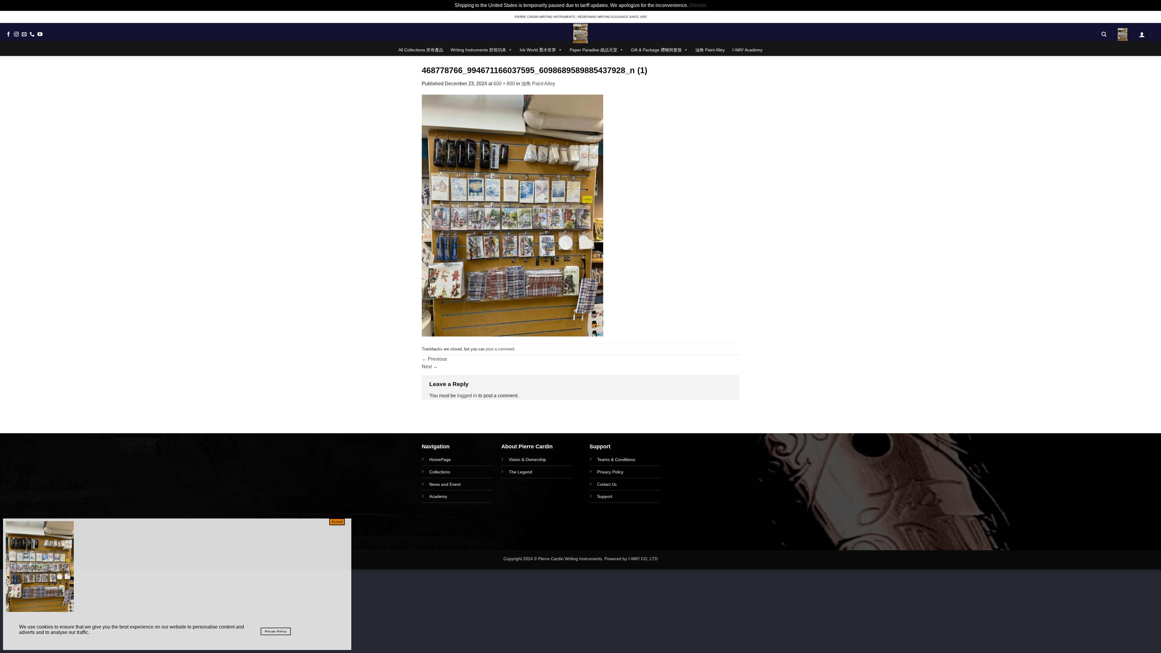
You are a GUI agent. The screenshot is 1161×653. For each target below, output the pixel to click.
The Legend (520, 471)
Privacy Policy (610, 471)
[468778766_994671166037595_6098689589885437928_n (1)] (512, 215)
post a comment (500, 349)
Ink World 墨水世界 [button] (538, 49)
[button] (1103, 34)
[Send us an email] (24, 34)
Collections (439, 471)
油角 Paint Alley (710, 49)
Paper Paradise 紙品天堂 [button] (593, 49)
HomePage (440, 459)
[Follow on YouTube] (39, 34)
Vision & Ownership (527, 459)
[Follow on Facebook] (8, 34)
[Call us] (32, 34)
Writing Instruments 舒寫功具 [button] (478, 49)
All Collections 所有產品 (420, 49)
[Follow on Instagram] (16, 34)
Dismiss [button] (698, 5)
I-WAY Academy (747, 49)
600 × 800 (504, 83)
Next (430, 366)
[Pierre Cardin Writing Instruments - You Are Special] (580, 33)
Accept (337, 522)
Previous (434, 359)
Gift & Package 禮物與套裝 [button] (656, 49)
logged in (467, 395)
